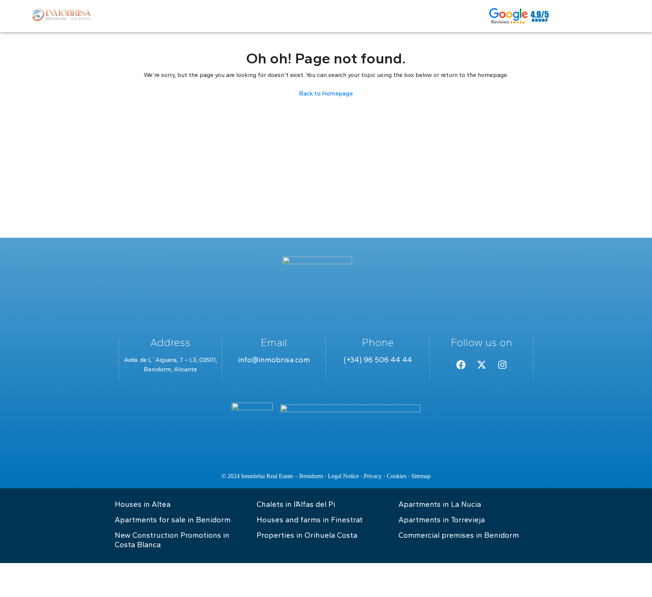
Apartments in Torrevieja (441, 519)
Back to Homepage (326, 93)
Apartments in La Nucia (439, 504)
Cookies (396, 476)
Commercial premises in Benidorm (458, 535)
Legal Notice (343, 476)
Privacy (373, 476)
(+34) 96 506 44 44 (378, 359)
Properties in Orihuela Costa (307, 535)
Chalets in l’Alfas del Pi (296, 504)
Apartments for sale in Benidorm (173, 519)
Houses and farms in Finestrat (310, 519)
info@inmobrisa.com (274, 359)
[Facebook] (460, 364)
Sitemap (421, 476)
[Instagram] (502, 364)
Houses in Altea (143, 504)
